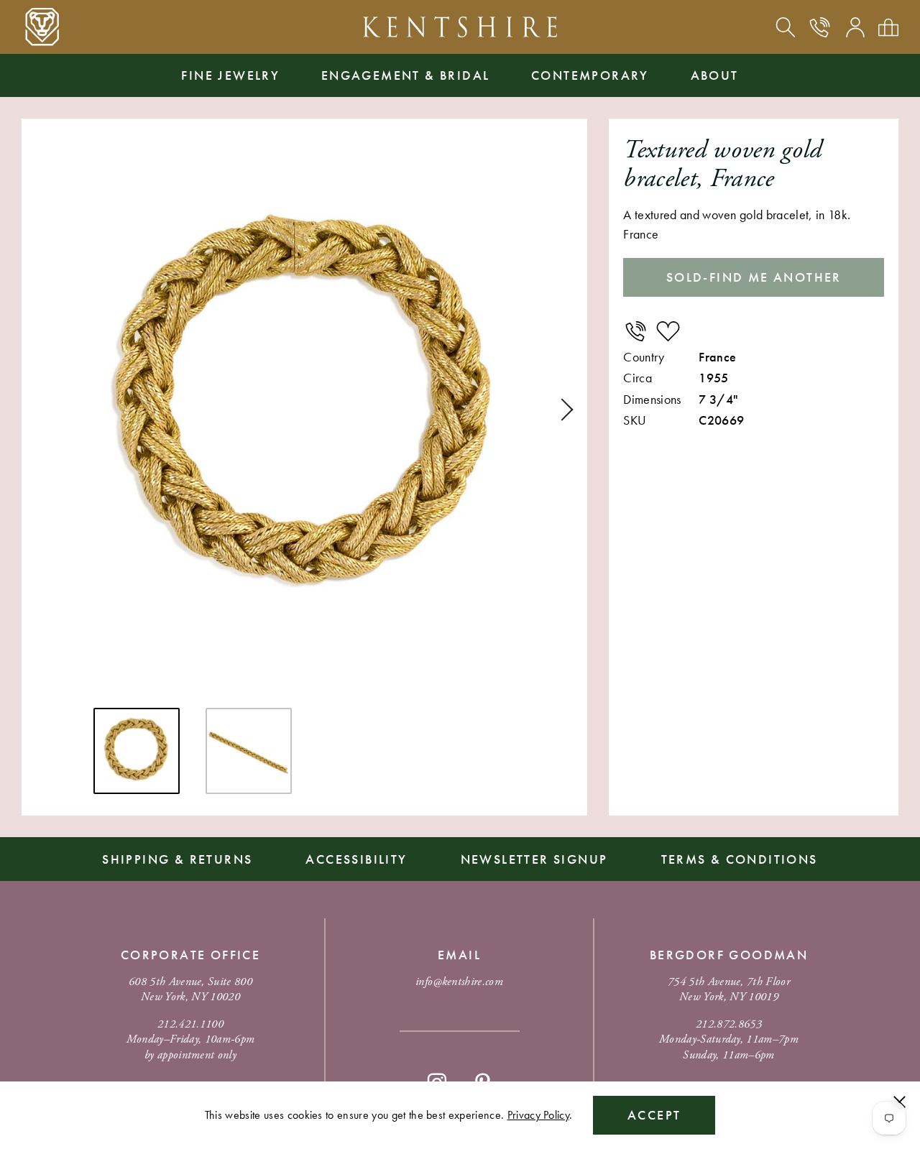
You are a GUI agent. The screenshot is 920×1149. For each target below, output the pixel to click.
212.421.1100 (190, 1024)
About (715, 75)
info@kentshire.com (459, 981)
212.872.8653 (729, 1024)
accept (654, 1115)
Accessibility (356, 859)
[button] (562, 409)
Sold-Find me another (754, 277)
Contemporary (590, 75)
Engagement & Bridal (405, 75)
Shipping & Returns (177, 859)
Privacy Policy (538, 1114)
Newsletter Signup (534, 859)
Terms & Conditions (739, 859)
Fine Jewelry (230, 75)
